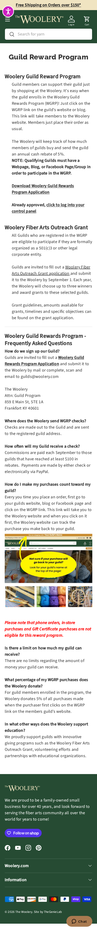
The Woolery (23, 912)
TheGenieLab (53, 912)
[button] (87, 19)
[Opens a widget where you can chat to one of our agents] (79, 922)
